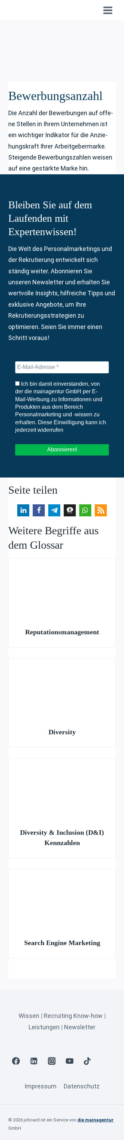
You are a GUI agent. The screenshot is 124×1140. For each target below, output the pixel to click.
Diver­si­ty (62, 732)
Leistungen (44, 1027)
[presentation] (62, 588)
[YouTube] (69, 1061)
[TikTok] (87, 1061)
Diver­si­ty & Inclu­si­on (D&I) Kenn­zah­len (62, 837)
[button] (23, 510)
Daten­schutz (82, 1086)
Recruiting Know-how (73, 1015)
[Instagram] (52, 1061)
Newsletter (79, 1027)
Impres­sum (40, 1086)
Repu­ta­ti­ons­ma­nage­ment (62, 632)
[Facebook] (16, 1061)
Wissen (29, 1015)
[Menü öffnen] (108, 10)
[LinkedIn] (34, 1061)
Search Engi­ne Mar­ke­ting (62, 942)
